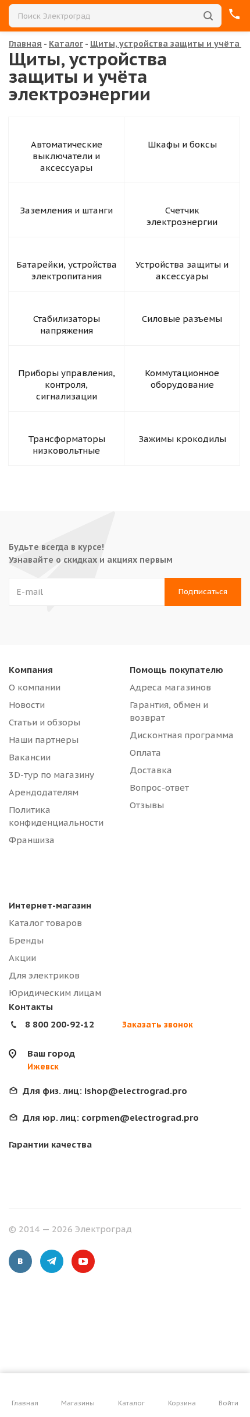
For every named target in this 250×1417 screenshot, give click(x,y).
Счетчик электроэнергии (182, 216)
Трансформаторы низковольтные (66, 444)
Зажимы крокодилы (182, 438)
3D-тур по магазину (51, 774)
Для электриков (44, 975)
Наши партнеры (43, 739)
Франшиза (32, 840)
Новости (27, 704)
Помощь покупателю (176, 669)
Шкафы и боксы (182, 144)
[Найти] (208, 15)
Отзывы (147, 805)
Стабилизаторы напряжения (66, 324)
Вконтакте (20, 1261)
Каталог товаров (45, 922)
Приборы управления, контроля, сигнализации (66, 384)
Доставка (151, 770)
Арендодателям (43, 792)
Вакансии (30, 757)
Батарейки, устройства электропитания (66, 270)
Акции (22, 957)
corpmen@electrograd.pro (111, 1117)
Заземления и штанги (66, 210)
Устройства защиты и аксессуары (181, 270)
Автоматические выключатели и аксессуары (66, 156)
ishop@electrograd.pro (105, 1090)
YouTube (83, 1261)
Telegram (51, 1261)
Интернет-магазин (50, 905)
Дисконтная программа (182, 735)
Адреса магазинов (170, 687)
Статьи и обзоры (44, 722)
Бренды (26, 940)
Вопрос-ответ (159, 787)
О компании (34, 687)
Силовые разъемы (182, 318)
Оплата (145, 752)
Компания (31, 669)
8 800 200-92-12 (59, 1024)
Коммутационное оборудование (182, 378)
